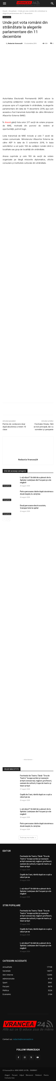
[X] (19, 50)
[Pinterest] (25, 50)
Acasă (5, 11)
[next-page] (8, 519)
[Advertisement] (28, 284)
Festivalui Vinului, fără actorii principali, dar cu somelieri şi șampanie (43, 427)
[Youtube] (37, 1057)
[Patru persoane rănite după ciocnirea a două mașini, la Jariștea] (10, 495)
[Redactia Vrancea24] (4, 43)
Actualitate (13, 11)
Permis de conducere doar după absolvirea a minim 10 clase (14, 427)
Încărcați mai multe (27, 837)
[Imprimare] (43, 50)
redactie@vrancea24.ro (23, 1039)
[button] (4, 3)
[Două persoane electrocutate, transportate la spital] (10, 509)
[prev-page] (4, 519)
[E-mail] (37, 50)
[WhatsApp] (31, 50)
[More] (49, 409)
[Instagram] (24, 1057)
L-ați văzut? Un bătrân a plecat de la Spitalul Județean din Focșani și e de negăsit (35, 480)
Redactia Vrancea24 (15, 43)
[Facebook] (13, 50)
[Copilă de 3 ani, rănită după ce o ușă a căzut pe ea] (10, 798)
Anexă (8, 122)
